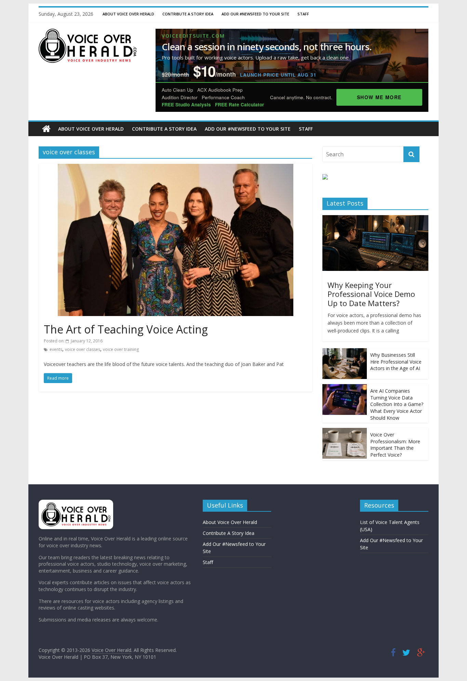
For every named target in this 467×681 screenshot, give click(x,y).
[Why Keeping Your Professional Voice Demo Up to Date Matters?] (375, 218)
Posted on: (73, 341)
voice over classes (82, 349)
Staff (303, 13)
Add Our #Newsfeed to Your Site (255, 13)
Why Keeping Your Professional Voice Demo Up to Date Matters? (371, 294)
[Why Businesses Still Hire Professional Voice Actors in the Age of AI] (344, 352)
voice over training (121, 349)
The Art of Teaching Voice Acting (126, 329)
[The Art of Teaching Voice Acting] (175, 168)
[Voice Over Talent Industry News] (87, 33)
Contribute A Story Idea (187, 13)
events (56, 349)
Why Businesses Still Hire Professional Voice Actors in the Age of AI (396, 361)
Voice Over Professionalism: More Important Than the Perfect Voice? (395, 444)
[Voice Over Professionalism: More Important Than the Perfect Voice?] (344, 431)
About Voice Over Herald (128, 13)
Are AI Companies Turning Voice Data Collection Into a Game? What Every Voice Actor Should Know (396, 404)
